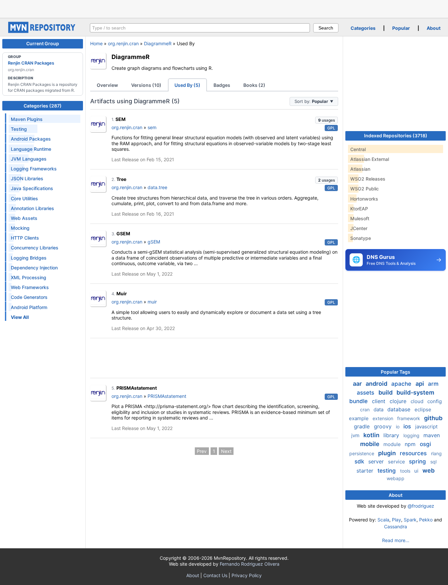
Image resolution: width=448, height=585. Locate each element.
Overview (107, 85)
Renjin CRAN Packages (31, 63)
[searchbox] (200, 27)
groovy (383, 426)
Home (96, 43)
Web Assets (24, 218)
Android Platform (29, 307)
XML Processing (28, 277)
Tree (121, 179)
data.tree (157, 187)
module (392, 444)
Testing (19, 129)
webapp (395, 478)
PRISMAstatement (136, 388)
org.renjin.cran (123, 43)
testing (387, 470)
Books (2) (254, 85)
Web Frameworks (30, 287)
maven (431, 435)
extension (384, 418)
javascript (426, 426)
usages (326, 120)
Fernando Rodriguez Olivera (249, 564)
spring (418, 461)
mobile (370, 443)
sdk (360, 461)
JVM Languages (29, 159)
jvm (356, 435)
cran (365, 409)
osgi (425, 444)
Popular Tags (395, 372)
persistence (362, 453)
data (379, 409)
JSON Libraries (27, 178)
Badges (222, 85)
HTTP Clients (25, 238)
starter (365, 470)
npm (411, 444)
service (397, 461)
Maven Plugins (27, 119)
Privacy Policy (247, 575)
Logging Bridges (29, 258)
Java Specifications (32, 188)
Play (396, 519)
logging (412, 435)
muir (152, 301)
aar (358, 383)
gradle (362, 426)
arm (433, 383)
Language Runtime (31, 149)
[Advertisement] (224, 8)
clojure (399, 401)
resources (414, 453)
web (428, 470)
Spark (410, 519)
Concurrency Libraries (34, 247)
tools (406, 471)
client (379, 401)
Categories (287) (43, 105)
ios (408, 426)
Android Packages (31, 139)
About (433, 28)
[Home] (42, 31)
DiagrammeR (158, 43)
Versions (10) (146, 85)
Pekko (426, 519)
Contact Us (215, 575)
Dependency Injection (34, 267)
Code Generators (29, 297)
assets (366, 392)
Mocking (20, 228)
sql (433, 461)
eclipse (423, 409)
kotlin (372, 435)
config (434, 401)
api (420, 383)
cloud (418, 401)
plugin (387, 453)
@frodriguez (421, 506)
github (433, 418)
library (392, 435)
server (376, 461)
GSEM (123, 233)
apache (402, 383)
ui (417, 471)
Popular (401, 28)
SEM (120, 119)
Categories (363, 28)
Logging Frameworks (34, 168)
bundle (359, 401)
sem (152, 127)
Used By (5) (187, 85)
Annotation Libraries (32, 208)
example (359, 418)
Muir (121, 293)
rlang (436, 453)
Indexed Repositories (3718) (395, 135)
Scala (383, 519)
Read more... (395, 540)
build (386, 392)
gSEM (154, 241)
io (398, 426)
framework (409, 418)
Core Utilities (24, 198)
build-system (415, 392)
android (377, 383)
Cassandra (395, 526)
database (399, 409)
